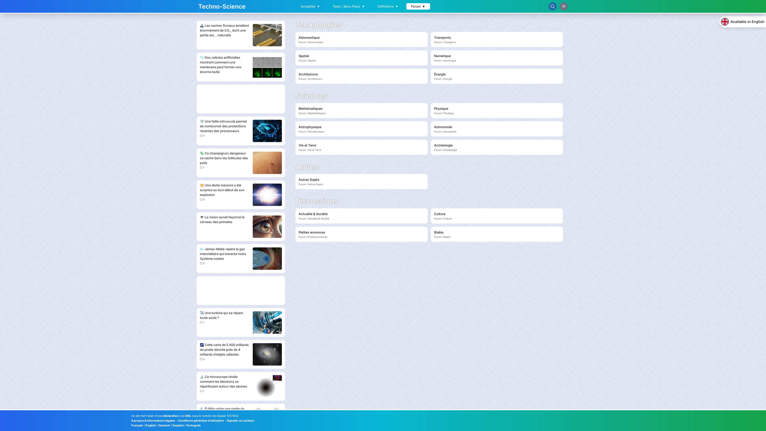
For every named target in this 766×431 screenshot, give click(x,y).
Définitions (388, 6)
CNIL (188, 415)
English (151, 425)
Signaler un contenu (240, 420)
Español (178, 425)
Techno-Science (222, 6)
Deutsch (164, 425)
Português (193, 425)
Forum (418, 6)
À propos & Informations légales (153, 420)
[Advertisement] (241, 99)
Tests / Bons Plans (349, 6)
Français (137, 425)
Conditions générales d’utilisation (201, 420)
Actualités (310, 6)
